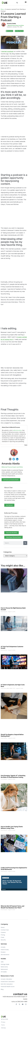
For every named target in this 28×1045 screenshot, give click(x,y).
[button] (17, 3)
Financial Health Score (7, 986)
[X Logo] (19, 1004)
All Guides (4, 972)
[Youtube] (22, 1004)
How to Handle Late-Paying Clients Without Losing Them (12, 827)
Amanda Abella (11, 463)
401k (2, 962)
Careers (3, 932)
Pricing (3, 935)
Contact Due (5, 930)
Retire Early (4, 967)
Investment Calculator (8, 981)
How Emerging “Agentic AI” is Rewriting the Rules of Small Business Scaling (13, 776)
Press (2, 937)
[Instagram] (25, 1004)
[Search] (25, 543)
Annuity (3, 947)
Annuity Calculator (6, 979)
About (3, 927)
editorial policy (17, 430)
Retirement (4, 969)
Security (3, 940)
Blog (2, 9)
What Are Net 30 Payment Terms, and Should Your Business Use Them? (12, 907)
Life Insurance (5, 954)
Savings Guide (5, 964)
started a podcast (7, 51)
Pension (3, 952)
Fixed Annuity (5, 950)
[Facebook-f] (16, 1004)
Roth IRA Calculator (7, 984)
